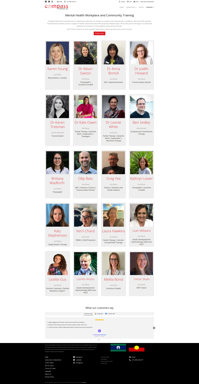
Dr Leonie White (113, 124)
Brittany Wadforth (57, 180)
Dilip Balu (85, 178)
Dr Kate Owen (85, 122)
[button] (45, 328)
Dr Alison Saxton (86, 70)
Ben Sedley (141, 122)
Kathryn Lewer (141, 178)
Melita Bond (113, 279)
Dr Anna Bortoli (113, 70)
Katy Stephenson (57, 233)
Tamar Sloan (141, 279)
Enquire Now (99, 33)
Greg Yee (113, 178)
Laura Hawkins (113, 231)
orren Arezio (86, 279)
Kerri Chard (85, 231)
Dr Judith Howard (141, 70)
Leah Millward (141, 231)
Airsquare (84, 382)
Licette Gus (57, 279)
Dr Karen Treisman (57, 124)
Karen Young (57, 68)
